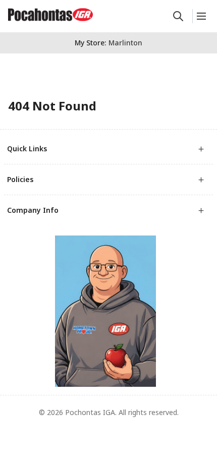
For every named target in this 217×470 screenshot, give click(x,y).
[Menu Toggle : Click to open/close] (200, 16)
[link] (50, 15)
